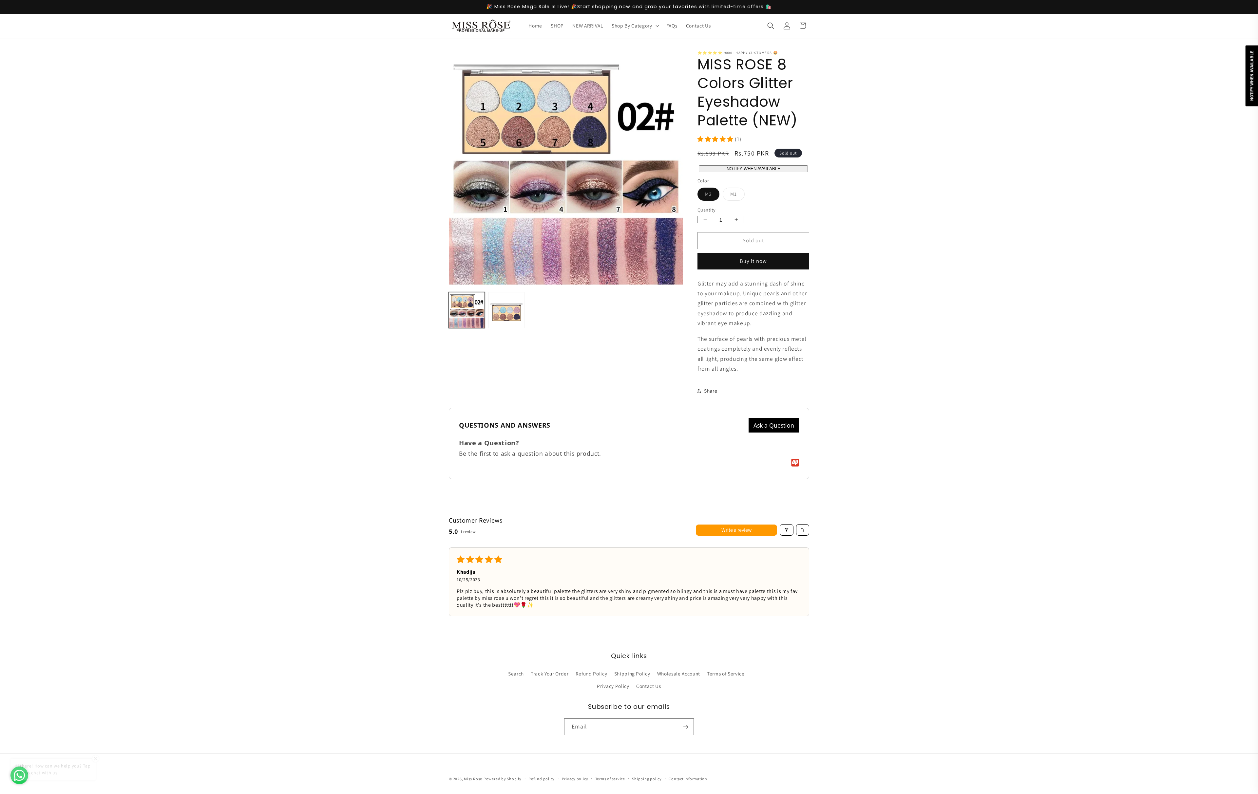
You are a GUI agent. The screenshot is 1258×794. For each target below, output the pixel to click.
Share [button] (710, 390)
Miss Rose (473, 778)
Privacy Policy (613, 685)
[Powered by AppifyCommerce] (795, 463)
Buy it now (753, 261)
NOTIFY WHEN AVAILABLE (753, 168)
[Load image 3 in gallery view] (506, 310)
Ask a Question (773, 425)
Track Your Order (550, 673)
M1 (737, 196)
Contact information (688, 778)
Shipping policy (647, 778)
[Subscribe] (686, 726)
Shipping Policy (632, 673)
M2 (712, 196)
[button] (634, 25)
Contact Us (648, 685)
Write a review (736, 529)
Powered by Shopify (503, 778)
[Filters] (786, 530)
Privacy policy (575, 778)
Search (516, 673)
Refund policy (541, 778)
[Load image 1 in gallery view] (467, 310)
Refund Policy (591, 673)
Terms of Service (726, 673)
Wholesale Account (678, 673)
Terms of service (610, 778)
